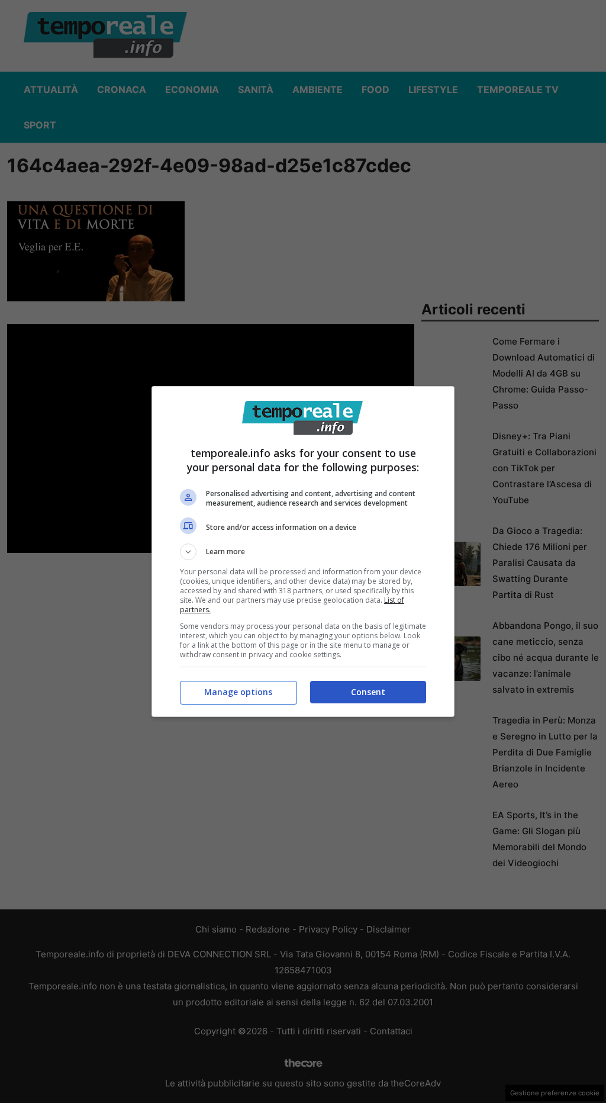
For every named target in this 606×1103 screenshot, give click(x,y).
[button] (303, 552)
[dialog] (303, 551)
